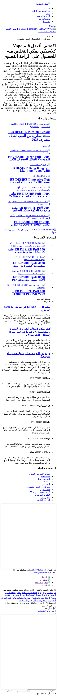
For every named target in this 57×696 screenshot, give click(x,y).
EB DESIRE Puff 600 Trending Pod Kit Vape (28, 292)
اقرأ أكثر (46, 145)
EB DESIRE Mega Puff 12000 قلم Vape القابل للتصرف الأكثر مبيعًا (29, 159)
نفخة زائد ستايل (40, 600)
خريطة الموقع (49, 592)
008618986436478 (38, 570)
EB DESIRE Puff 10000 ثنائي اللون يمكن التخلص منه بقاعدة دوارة (29, 196)
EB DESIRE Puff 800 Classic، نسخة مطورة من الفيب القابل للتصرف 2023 (29, 135)
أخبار (48, 13)
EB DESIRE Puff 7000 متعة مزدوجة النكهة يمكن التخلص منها (30, 210)
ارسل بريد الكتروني (47, 611)
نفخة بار (46, 481)
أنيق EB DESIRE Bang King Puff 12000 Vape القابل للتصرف (30, 170)
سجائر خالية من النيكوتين (39, 474)
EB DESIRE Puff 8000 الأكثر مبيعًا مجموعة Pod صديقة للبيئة (28, 279)
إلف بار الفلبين (43, 500)
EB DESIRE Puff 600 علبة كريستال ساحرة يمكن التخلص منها (26, 252)
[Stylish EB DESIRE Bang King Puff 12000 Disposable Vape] (40, 164)
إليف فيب (46, 484)
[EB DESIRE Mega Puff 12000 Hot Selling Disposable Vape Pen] (28, 153)
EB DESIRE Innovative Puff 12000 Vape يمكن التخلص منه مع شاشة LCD (30, 182)
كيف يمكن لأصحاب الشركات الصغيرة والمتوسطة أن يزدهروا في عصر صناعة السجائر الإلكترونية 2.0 (29, 331)
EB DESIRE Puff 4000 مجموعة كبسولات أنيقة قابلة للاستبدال (29, 265)
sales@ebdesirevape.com (44, 572)
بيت (48, 8)
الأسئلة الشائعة (43, 16)
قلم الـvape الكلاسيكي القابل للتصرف (30, 595)
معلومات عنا (44, 19)
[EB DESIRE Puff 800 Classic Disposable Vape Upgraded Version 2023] (28, 126)
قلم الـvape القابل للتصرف (38, 487)
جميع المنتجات (25, 600)
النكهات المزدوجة (42, 495)
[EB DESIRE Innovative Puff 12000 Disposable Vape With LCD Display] (41, 176)
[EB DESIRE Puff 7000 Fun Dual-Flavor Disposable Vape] (28, 204)
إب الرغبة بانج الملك (41, 11)
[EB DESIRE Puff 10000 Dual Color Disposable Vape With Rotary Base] (28, 190)
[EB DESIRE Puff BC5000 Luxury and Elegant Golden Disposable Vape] (28, 218)
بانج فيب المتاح (43, 479)
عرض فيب (45, 497)
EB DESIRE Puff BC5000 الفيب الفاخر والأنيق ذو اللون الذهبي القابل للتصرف (30, 224)
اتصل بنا (46, 21)
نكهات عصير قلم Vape (40, 492)
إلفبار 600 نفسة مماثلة (32, 592)
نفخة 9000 (45, 476)
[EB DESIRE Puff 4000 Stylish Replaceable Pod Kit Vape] (26, 259)
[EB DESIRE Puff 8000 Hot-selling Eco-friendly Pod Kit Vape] (26, 273)
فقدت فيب (45, 489)
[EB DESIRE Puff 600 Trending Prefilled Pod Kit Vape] (26, 287)
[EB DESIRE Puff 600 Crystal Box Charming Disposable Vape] (26, 246)
